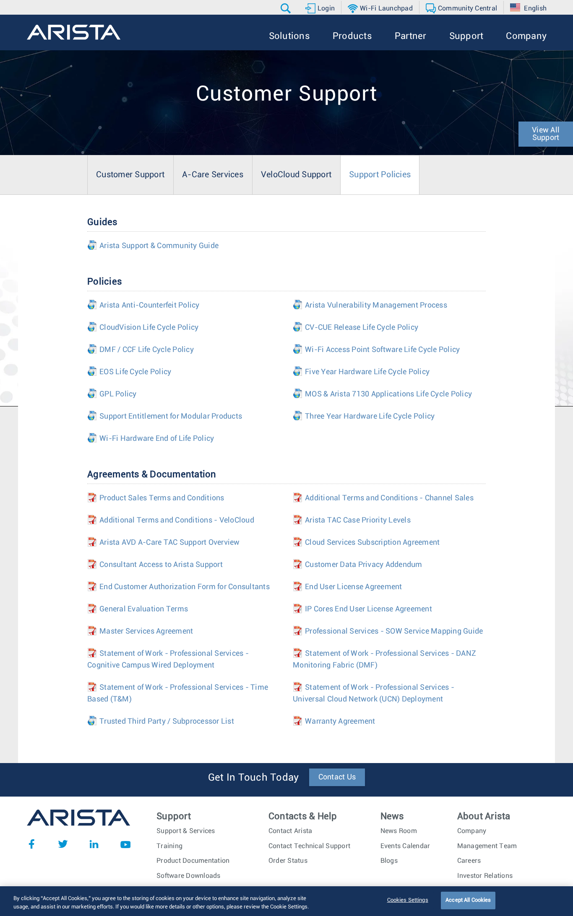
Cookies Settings (407, 900)
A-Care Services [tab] (212, 175)
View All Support (546, 134)
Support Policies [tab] (380, 175)
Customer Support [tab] (130, 175)
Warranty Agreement (334, 721)
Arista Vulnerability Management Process (370, 305)
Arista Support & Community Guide (153, 246)
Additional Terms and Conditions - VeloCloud (170, 520)
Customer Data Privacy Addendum (357, 565)
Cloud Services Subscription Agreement (366, 542)
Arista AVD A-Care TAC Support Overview (163, 542)
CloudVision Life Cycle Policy (142, 327)
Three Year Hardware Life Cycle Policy (364, 416)
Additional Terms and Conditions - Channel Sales (383, 498)
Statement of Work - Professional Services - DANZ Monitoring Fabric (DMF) (384, 659)
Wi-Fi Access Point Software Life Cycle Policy (376, 350)
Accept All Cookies (468, 900)
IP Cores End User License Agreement (362, 609)
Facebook (31, 844)
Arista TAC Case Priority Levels (352, 520)
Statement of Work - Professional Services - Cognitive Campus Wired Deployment (168, 659)
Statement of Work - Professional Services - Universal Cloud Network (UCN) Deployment (373, 693)
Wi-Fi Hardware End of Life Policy (150, 438)
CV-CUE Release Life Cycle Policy (355, 327)
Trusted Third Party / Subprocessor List (160, 721)
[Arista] (73, 32)
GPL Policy (112, 394)
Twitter (63, 844)
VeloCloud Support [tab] (296, 175)
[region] (286, 901)
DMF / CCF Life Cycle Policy (140, 350)
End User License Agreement (347, 587)
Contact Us (337, 777)
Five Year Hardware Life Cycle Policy (361, 372)
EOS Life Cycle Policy (129, 372)
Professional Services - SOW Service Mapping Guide (388, 631)
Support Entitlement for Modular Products (164, 416)
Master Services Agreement (140, 631)
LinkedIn (94, 844)
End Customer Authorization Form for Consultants (178, 587)
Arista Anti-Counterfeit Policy (143, 305)
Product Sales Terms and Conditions (155, 498)
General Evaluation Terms (137, 609)
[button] (287, 8)
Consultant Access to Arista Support (155, 565)
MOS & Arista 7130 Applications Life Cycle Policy (382, 394)
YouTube (125, 844)
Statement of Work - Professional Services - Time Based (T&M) (177, 693)
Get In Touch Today (253, 778)
